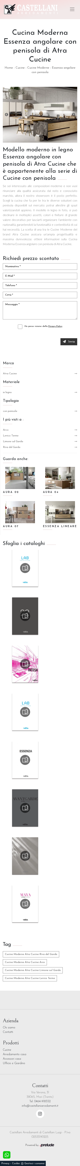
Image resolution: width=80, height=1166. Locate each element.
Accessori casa (12, 1058)
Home (9, 67)
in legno (7, 392)
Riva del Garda (11, 447)
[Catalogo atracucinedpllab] (25, 568)
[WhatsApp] (6, 1155)
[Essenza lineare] (60, 512)
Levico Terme (10, 435)
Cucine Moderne (38, 67)
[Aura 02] (20, 478)
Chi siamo (9, 1027)
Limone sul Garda (13, 441)
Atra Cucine (10, 373)
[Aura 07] (20, 512)
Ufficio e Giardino (14, 1063)
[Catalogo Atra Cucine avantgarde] (25, 807)
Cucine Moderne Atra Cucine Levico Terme (30, 978)
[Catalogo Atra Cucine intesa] (25, 663)
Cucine (20, 67)
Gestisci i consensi (34, 1163)
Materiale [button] (11, 382)
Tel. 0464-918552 (40, 1101)
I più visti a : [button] (13, 420)
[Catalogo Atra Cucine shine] (25, 855)
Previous (6, 115)
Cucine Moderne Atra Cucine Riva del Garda (31, 954)
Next (73, 115)
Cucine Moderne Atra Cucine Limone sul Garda (33, 970)
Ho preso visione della (43, 326)
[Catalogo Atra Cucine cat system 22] (25, 616)
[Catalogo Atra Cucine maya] (25, 903)
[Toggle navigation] (72, 9)
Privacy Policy (55, 326)
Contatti (8, 1032)
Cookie (16, 1163)
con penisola (10, 411)
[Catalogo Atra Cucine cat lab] (25, 711)
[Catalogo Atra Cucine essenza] (25, 759)
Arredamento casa (14, 1054)
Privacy (5, 1163)
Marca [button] (8, 363)
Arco (6, 430)
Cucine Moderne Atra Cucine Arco (25, 962)
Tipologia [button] (11, 401)
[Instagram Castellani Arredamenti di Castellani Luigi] (40, 1114)
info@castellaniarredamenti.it (40, 1105)
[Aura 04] (60, 478)
